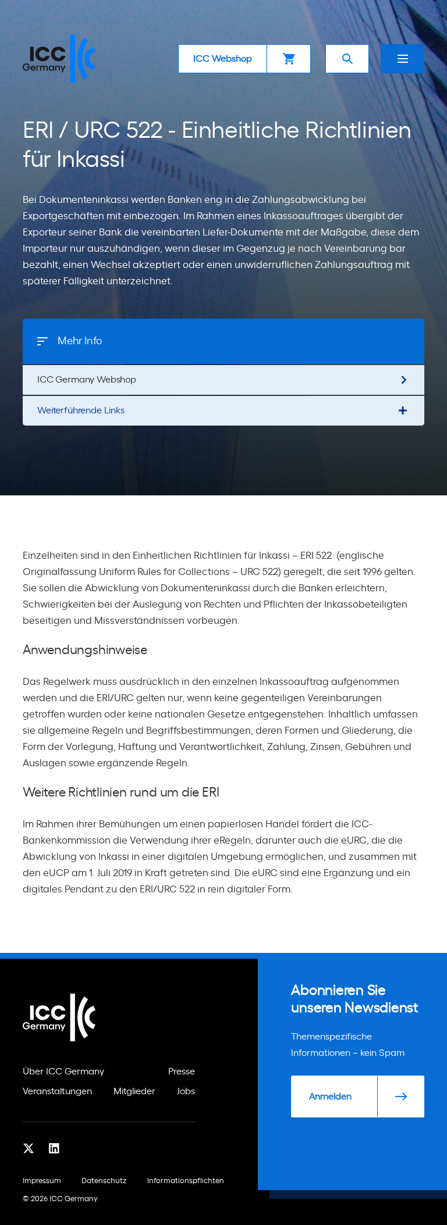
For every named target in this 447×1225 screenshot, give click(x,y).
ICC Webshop (222, 58)
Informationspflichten (185, 1181)
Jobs (186, 1091)
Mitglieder (134, 1091)
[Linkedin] (54, 1148)
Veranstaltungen (57, 1091)
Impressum (42, 1181)
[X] (28, 1148)
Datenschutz (104, 1181)
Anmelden (330, 1096)
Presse (181, 1071)
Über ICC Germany (63, 1071)
